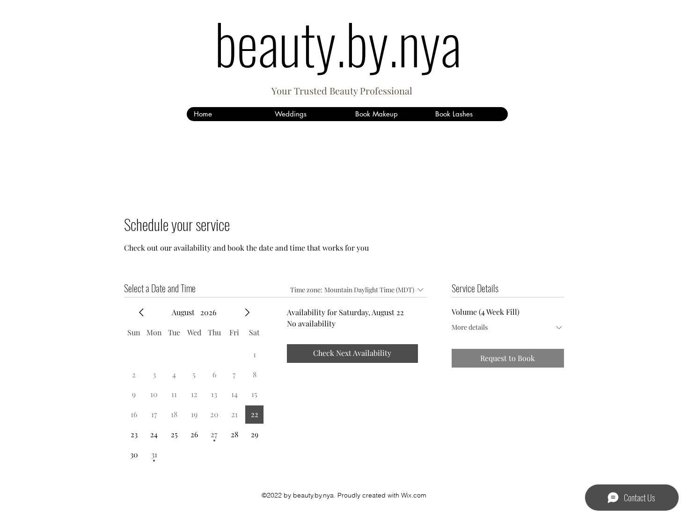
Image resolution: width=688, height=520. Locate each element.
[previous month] (141, 312)
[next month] (247, 312)
